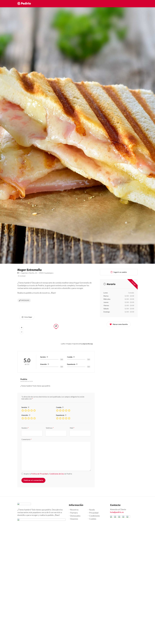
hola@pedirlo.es (117, 512)
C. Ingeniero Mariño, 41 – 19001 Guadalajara (36, 273)
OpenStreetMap (78, 343)
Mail (72, 428)
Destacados (75, 516)
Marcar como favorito (120, 324)
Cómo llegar (28, 317)
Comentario (26, 439)
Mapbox (69, 343)
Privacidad (93, 513)
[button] (21, 327)
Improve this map (88, 343)
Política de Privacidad (39, 474)
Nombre (25, 428)
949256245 (25, 300)
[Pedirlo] (24, 3)
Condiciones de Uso (56, 474)
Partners (74, 513)
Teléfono (50, 428)
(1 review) (21, 276)
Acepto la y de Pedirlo (48, 474)
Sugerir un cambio (120, 272)
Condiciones (94, 516)
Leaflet (63, 343)
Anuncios (74, 519)
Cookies (92, 519)
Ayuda (92, 510)
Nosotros (74, 510)
